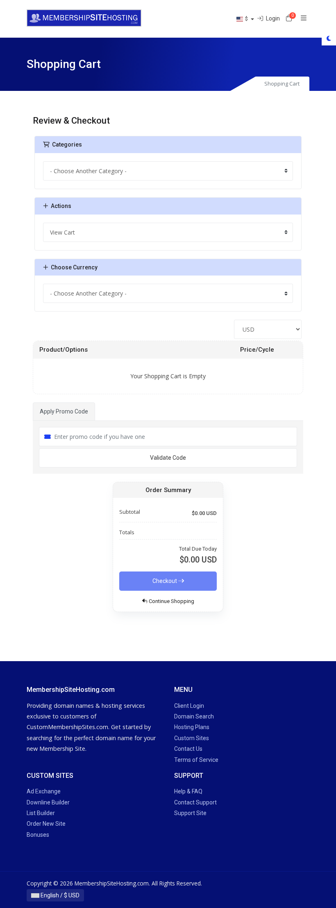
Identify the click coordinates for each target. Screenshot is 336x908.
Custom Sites (191, 738)
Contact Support (195, 802)
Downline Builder (48, 802)
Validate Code (168, 457)
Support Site (190, 813)
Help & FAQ (188, 791)
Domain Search (194, 716)
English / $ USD (59, 895)
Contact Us (188, 748)
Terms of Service (196, 760)
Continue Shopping (171, 601)
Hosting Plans (191, 727)
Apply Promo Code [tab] (64, 411)
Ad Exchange (44, 791)
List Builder (41, 813)
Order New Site (46, 823)
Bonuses (38, 834)
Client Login (189, 705)
